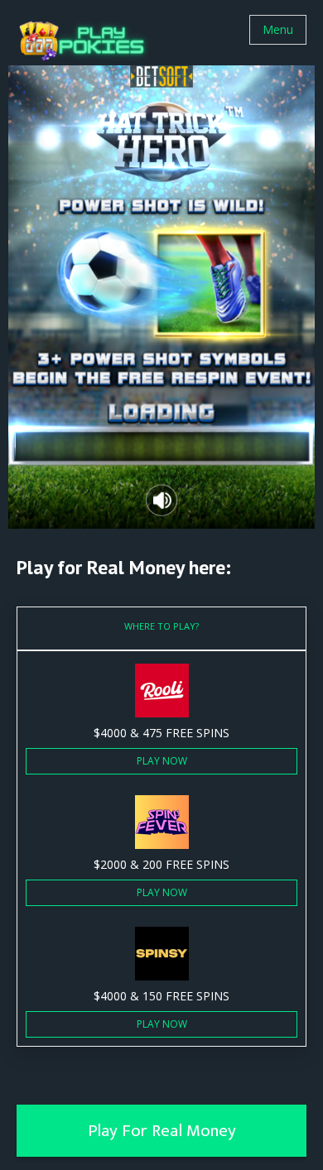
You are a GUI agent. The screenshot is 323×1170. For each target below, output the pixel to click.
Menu (278, 29)
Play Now (162, 761)
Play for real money (162, 1130)
